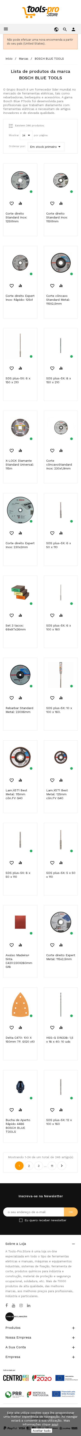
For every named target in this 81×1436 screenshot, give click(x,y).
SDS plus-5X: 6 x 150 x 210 (18, 380)
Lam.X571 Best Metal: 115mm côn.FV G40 (16, 794)
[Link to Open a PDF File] (40, 1371)
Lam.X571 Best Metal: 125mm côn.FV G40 (57, 794)
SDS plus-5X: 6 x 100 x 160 (58, 627)
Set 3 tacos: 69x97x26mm (16, 627)
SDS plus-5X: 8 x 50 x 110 (18, 874)
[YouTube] (13, 1305)
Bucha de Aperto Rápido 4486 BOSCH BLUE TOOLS (18, 1125)
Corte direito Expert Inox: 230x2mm (20, 545)
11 (52, 1165)
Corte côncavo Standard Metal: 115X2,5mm (58, 299)
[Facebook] (6, 1305)
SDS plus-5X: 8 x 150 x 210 (58, 380)
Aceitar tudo (42, 1430)
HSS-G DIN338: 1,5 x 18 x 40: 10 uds (59, 1039)
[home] (40, 11)
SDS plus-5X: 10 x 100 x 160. (59, 710)
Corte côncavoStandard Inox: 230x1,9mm (59, 464)
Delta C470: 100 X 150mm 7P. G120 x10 (20, 1039)
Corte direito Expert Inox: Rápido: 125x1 (20, 297)
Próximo (61, 1165)
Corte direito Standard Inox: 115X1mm (57, 217)
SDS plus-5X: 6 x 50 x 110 (58, 545)
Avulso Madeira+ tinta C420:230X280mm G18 (19, 960)
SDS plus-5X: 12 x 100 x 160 (59, 1122)
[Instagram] (21, 1305)
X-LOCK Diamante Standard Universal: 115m (20, 464)
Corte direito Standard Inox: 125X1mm (16, 217)
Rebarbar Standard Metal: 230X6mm (19, 710)
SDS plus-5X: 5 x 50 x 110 (60, 874)
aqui (55, 1424)
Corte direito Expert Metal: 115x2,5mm (60, 957)
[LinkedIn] (28, 1305)
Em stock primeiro (46, 146)
